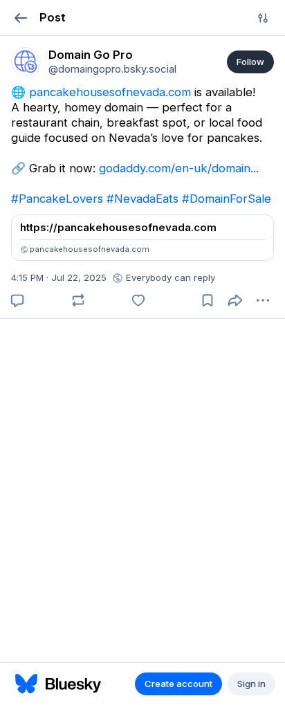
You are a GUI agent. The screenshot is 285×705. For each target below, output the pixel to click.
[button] (20, 17)
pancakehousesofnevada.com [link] (110, 92)
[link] (25, 61)
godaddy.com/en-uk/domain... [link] (179, 168)
